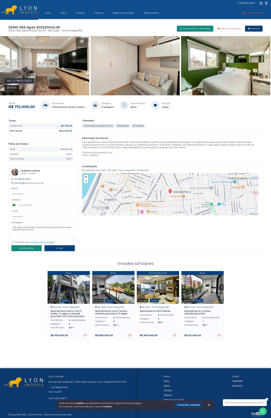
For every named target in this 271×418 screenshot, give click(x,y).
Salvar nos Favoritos (230, 28)
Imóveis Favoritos (255, 13)
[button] (86, 177)
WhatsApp (28, 248)
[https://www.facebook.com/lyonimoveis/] (266, 3)
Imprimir (255, 28)
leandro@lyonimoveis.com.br (29, 183)
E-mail (59, 248)
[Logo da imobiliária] (19, 9)
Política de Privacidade (43, 242)
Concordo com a (34, 242)
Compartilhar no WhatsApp (196, 28)
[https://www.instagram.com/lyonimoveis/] (261, 3)
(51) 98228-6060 (247, 3)
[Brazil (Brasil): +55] (15, 205)
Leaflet (255, 214)
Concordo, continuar (188, 405)
